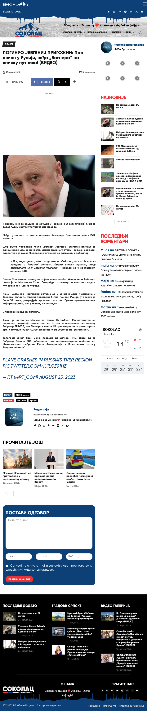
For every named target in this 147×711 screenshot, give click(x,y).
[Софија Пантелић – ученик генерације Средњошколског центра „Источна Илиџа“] (58, 650)
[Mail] (44, 425)
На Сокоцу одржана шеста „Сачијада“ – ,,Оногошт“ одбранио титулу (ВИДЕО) (128, 617)
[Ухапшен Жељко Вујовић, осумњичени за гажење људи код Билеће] (107, 122)
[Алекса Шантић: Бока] (107, 163)
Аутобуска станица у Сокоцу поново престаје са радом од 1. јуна (121, 270)
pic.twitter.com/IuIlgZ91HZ (34, 366)
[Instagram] (114, 12)
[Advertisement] (49, 122)
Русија (33, 400)
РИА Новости (22, 395)
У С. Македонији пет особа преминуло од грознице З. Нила (127, 148)
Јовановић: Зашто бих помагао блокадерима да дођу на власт (122, 296)
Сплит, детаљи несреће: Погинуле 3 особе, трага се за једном (79, 478)
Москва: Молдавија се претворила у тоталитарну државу (17, 476)
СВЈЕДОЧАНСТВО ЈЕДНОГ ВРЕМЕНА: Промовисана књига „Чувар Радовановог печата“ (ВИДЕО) (127, 660)
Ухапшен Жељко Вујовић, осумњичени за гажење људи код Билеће (129, 121)
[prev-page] (5, 493)
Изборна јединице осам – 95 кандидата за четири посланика (130, 135)
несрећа (21, 400)
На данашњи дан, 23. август (127, 207)
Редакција (41, 409)
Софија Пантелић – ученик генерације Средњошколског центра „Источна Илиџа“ (81, 650)
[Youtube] (142, 12)
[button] (139, 32)
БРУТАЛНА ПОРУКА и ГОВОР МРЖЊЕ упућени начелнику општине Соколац (121, 255)
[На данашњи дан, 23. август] (107, 210)
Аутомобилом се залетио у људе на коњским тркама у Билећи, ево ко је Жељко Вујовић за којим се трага (130, 193)
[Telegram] (125, 12)
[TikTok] (131, 12)
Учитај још (121, 221)
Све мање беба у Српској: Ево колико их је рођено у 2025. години (121, 312)
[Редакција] (18, 417)
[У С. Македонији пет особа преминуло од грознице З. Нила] (107, 150)
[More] (75, 82)
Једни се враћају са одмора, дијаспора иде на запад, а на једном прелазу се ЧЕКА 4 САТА (129, 177)
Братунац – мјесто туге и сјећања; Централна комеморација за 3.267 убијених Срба (81, 632)
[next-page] (11, 493)
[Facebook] (108, 12)
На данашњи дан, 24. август (127, 106)
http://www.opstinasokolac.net (50, 415)
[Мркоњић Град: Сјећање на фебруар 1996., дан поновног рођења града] (58, 616)
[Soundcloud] (120, 12)
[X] (136, 12)
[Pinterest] (48, 425)
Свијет (9, 44)
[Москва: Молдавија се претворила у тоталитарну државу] (17, 459)
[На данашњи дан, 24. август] (107, 109)
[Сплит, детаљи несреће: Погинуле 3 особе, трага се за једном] (80, 459)
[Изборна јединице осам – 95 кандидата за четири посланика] (107, 136)
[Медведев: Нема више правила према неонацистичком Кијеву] (48, 459)
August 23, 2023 (57, 377)
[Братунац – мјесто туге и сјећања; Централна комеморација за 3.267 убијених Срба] (58, 631)
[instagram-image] (108, 63)
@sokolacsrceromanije (129, 44)
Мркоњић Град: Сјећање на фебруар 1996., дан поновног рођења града (80, 616)
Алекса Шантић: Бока (128, 159)
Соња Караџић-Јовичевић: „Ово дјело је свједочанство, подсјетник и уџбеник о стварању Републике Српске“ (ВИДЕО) (129, 638)
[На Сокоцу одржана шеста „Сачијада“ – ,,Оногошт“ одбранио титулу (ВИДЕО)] (107, 616)
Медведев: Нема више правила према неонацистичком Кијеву (48, 478)
